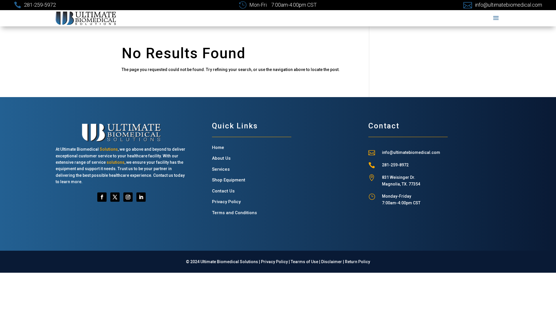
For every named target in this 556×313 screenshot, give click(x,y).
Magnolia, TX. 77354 (401, 184)
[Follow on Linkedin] (141, 197)
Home (218, 147)
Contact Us (223, 191)
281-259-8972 (395, 165)
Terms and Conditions (234, 212)
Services (221, 169)
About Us (221, 158)
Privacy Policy (226, 201)
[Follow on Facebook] (102, 197)
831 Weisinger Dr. (398, 177)
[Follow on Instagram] (128, 197)
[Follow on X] (115, 197)
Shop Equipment (228, 180)
